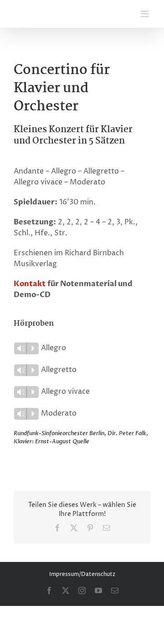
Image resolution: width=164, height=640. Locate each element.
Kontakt (30, 284)
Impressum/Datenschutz (82, 574)
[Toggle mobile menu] (145, 14)
